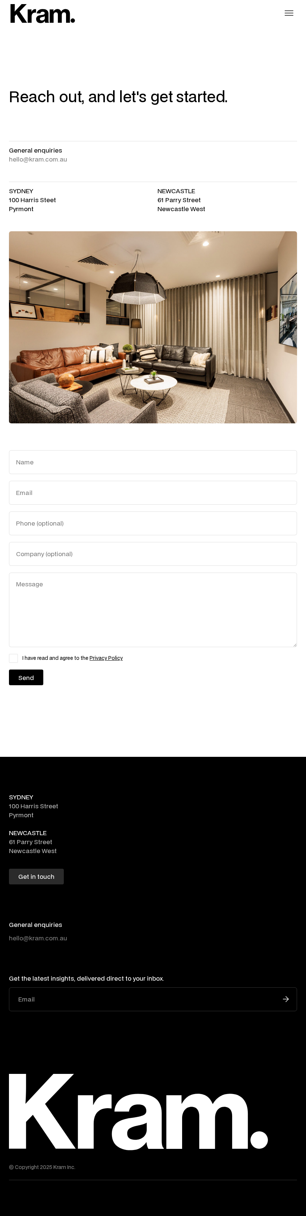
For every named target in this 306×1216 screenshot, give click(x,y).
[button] (289, 13)
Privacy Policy (106, 658)
